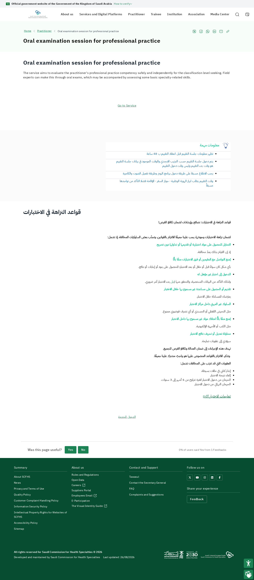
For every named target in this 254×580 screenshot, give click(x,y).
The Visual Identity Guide (87, 506)
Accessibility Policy (26, 523)
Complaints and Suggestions (146, 495)
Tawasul (134, 477)
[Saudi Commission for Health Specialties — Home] (38, 14)
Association (196, 14)
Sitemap (19, 529)
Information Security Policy (30, 506)
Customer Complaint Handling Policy (36, 501)
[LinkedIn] (212, 477)
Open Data (78, 480)
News (17, 483)
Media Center (219, 14)
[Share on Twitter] (194, 31)
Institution (174, 14)
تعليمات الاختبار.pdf (217, 396)
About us (67, 14)
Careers (77, 485)
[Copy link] (228, 31)
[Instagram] (205, 477)
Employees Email (82, 496)
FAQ (131, 489)
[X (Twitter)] (190, 477)
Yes (70, 450)
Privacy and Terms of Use (29, 489)
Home (27, 31)
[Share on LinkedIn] (214, 31)
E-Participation (81, 501)
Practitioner (136, 14)
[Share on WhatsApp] (208, 31)
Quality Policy (22, 495)
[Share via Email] (221, 31)
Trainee (156, 14)
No (83, 450)
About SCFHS (22, 477)
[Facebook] (220, 477)
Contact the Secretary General (147, 483)
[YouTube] (197, 477)
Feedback (197, 499)
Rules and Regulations (85, 475)
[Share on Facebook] (201, 31)
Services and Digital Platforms (100, 14)
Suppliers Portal (81, 490)
